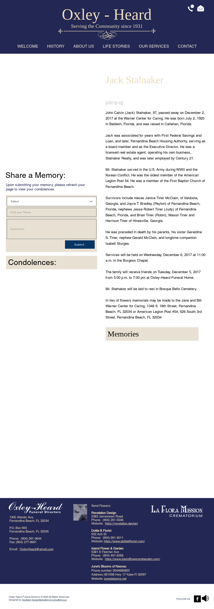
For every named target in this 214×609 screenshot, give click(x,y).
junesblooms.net (115, 578)
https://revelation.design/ (121, 523)
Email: (14, 549)
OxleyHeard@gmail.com (37, 549)
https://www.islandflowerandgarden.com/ (132, 559)
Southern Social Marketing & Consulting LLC (44, 599)
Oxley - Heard (107, 14)
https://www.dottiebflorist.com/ (124, 541)
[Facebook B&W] (197, 598)
